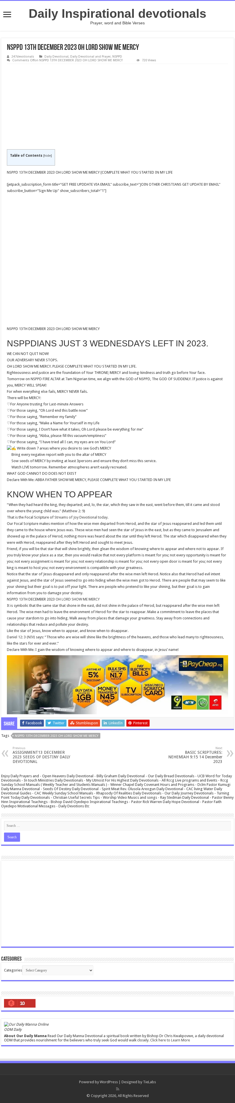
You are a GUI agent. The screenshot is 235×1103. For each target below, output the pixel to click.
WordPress (109, 1082)
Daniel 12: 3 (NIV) (21, 637)
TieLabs (149, 1082)
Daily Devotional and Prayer (90, 56)
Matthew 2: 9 (73, 511)
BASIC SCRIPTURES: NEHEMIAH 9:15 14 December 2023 (195, 755)
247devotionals (22, 56)
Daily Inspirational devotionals (117, 13)
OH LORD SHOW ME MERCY (78, 599)
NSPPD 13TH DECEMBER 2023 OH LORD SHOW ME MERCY (56, 736)
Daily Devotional (56, 56)
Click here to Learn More (170, 1040)
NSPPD (117, 56)
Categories (13, 970)
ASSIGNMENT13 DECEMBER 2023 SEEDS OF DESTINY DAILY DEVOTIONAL (41, 755)
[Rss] (117, 1089)
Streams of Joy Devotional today (80, 517)
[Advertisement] (117, 107)
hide (47, 156)
